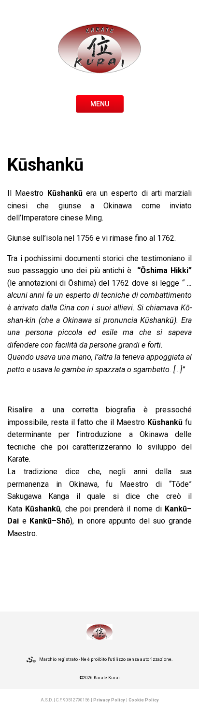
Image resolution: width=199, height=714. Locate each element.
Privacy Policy (109, 700)
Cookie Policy (143, 700)
